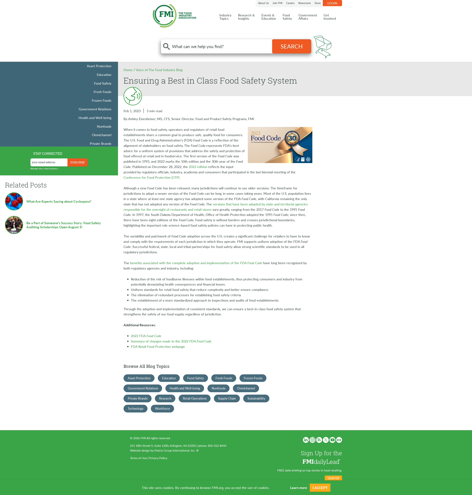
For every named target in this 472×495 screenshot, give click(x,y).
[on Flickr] (339, 440)
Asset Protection (99, 66)
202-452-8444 (217, 445)
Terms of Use (138, 458)
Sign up (333, 478)
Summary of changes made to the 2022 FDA (171, 341)
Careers (290, 3)
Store (318, 3)
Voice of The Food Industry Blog (159, 69)
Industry (225, 17)
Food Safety (102, 83)
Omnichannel (101, 134)
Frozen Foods (101, 100)
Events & (268, 17)
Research (165, 398)
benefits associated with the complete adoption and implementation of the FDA (196, 262)
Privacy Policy (158, 458)
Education (104, 74)
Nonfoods (104, 126)
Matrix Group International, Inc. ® (176, 450)
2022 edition (198, 166)
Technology (135, 408)
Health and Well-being (95, 117)
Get (330, 17)
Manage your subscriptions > (44, 168)
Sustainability (256, 398)
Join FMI (277, 3)
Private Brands (100, 143)
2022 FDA (146, 335)
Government (308, 17)
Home (128, 69)
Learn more (298, 487)
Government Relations (95, 109)
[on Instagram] (312, 440)
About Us (263, 3)
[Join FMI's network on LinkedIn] (306, 440)
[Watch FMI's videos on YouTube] (332, 440)
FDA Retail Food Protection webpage (158, 346)
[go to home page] (174, 15)
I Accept (320, 487)
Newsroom (304, 3)
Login (332, 3)
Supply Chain (227, 398)
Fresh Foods (102, 91)
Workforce (162, 408)
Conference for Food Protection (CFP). (152, 177)
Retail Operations (194, 398)
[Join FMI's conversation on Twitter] (326, 440)
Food (287, 17)
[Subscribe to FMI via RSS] (319, 440)
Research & (246, 17)
